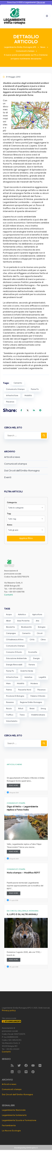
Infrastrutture (12, 395)
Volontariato (11, 721)
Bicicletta (10, 627)
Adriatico (22, 614)
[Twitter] (19, 1065)
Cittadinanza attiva (14, 640)
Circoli (39, 633)
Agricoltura (37, 614)
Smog (43, 709)
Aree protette (23, 621)
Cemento (18, 383)
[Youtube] (33, 1065)
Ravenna (10, 702)
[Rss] (12, 1065)
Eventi (7, 477)
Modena (34, 683)
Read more (13, 785)
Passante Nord (24, 690)
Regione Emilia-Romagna (31, 702)
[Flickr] (40, 1065)
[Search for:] (26, 435)
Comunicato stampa (15, 389)
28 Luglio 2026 (13, 967)
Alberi (8, 621)
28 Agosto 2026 (14, 792)
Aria (37, 621)
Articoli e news (12, 457)
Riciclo (9, 709)
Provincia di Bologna (15, 696)
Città (32, 640)
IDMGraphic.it (32, 1148)
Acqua (9, 614)
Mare (8, 683)
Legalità (42, 677)
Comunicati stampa (15, 464)
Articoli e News (14, 764)
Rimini (32, 709)
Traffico (9, 715)
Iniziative (28, 677)
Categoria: (12, 502)
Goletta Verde (26, 671)
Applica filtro (26, 538)
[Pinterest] (33, 1072)
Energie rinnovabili (14, 665)
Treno (22, 715)
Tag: (9, 513)
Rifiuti (20, 709)
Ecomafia (32, 652)
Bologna (41, 627)
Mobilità (28, 395)
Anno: (9, 525)
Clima (43, 640)
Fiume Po (35, 389)
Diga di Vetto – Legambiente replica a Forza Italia (22, 808)
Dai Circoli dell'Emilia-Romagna (22, 911)
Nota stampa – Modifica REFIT (23, 873)
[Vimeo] (26, 1072)
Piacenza (10, 402)
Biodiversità (26, 627)
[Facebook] (26, 1065)
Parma (9, 690)
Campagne (11, 633)
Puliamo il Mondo (37, 696)
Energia (36, 658)
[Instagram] (19, 1072)
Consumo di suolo (14, 652)
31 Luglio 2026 (13, 900)
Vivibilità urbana (38, 715)
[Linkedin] (12, 1072)
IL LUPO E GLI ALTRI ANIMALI (22, 914)
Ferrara (32, 665)
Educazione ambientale (16, 658)
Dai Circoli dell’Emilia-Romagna (22, 471)
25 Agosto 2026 (14, 858)
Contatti (8, 595)
